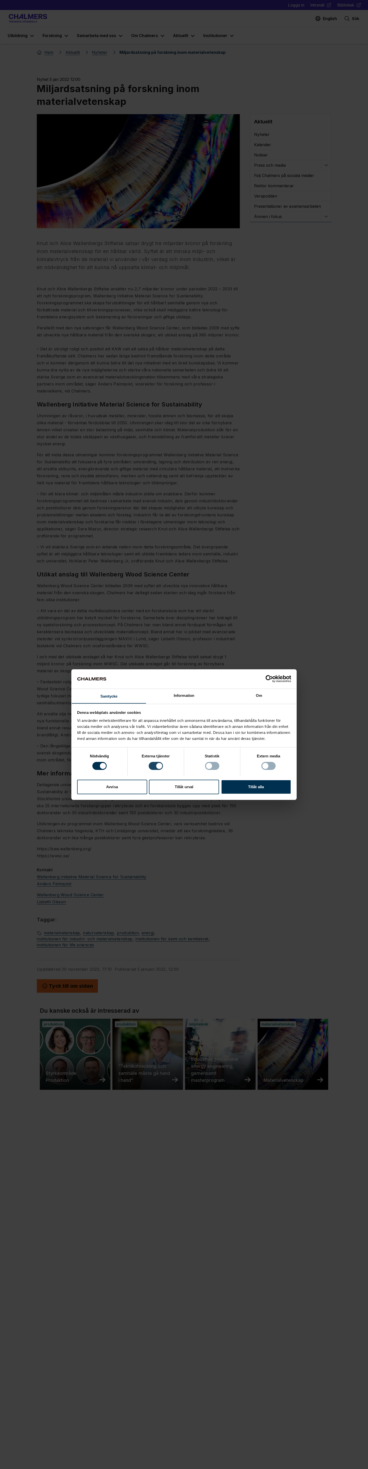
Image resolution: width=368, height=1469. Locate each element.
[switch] (156, 766)
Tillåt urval (184, 786)
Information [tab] (184, 695)
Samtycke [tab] (109, 696)
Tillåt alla (256, 786)
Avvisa (112, 786)
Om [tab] (259, 695)
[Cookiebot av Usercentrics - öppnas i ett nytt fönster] (269, 679)
